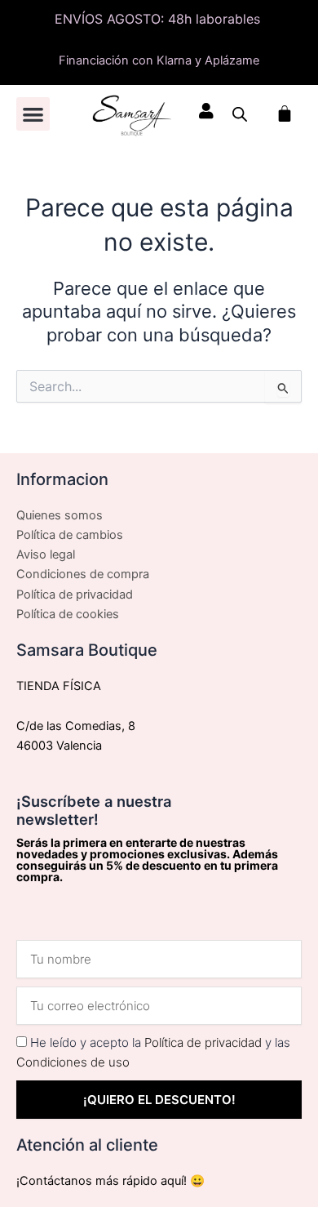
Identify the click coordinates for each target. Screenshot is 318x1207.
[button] (33, 114)
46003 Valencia (59, 745)
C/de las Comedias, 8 (75, 726)
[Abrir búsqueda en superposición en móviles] (240, 114)
